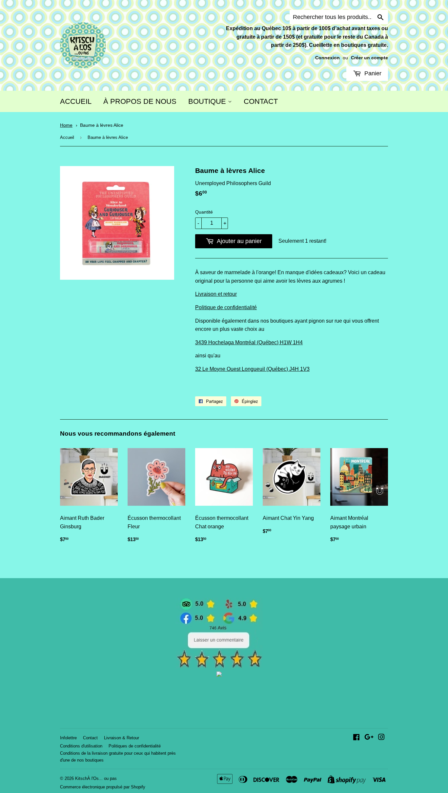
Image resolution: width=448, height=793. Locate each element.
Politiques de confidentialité (135, 746)
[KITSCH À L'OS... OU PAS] (219, 675)
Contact (90, 737)
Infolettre (68, 737)
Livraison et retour (216, 294)
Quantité (204, 212)
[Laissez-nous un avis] (219, 666)
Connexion (327, 57)
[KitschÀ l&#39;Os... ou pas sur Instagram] (381, 738)
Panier (372, 73)
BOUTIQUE (208, 101)
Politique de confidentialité (226, 307)
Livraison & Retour (121, 737)
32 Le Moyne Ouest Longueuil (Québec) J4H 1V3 (252, 369)
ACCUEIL (76, 101)
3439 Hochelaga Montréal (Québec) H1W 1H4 (249, 342)
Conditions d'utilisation (81, 746)
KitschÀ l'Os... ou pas (96, 778)
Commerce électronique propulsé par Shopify (102, 786)
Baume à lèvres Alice (101, 125)
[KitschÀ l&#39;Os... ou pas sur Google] (369, 738)
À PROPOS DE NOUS (139, 101)
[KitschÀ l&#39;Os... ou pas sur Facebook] (356, 738)
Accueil (67, 137)
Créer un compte (369, 57)
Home (66, 125)
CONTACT (261, 101)
